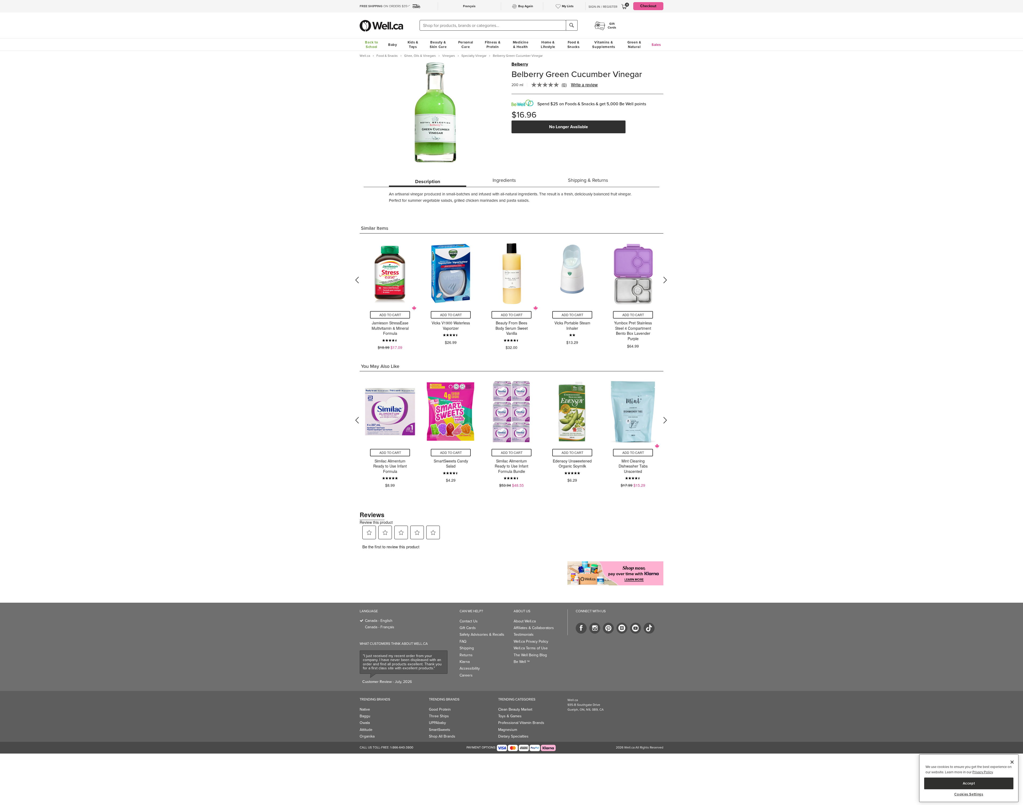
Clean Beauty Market (515, 709)
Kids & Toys (413, 44)
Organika (367, 736)
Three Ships (439, 716)
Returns (466, 655)
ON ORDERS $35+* (385, 6)
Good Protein (440, 709)
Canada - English (378, 620)
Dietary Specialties (513, 736)
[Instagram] (594, 628)
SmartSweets (439, 729)
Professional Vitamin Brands (521, 723)
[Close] (1012, 762)
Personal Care (465, 44)
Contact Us (469, 621)
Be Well (522, 662)
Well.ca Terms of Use (531, 648)
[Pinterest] (608, 628)
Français (469, 6)
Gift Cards (468, 628)
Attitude (366, 729)
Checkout (648, 6)
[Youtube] (635, 628)
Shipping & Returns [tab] (588, 180)
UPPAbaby (437, 723)
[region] (969, 778)
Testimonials (524, 634)
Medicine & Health (521, 44)
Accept (969, 783)
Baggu (365, 716)
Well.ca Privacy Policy (531, 641)
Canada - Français (379, 627)
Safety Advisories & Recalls (482, 634)
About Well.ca (525, 621)
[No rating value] (546, 84)
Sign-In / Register (602, 6)
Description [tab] (427, 181)
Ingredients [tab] (504, 180)
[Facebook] (581, 628)
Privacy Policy (982, 772)
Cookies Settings (968, 794)
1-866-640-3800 (401, 747)
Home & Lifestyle (548, 44)
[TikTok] (649, 628)
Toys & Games (510, 716)
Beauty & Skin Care (438, 44)
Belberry (520, 64)
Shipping (467, 648)
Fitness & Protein (492, 44)
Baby (392, 44)
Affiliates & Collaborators (534, 628)
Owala (365, 723)
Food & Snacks (573, 44)
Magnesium (507, 729)
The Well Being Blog (530, 655)
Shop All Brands (442, 736)
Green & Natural (634, 44)
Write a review (584, 85)
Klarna (465, 662)
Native (365, 709)
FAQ (463, 641)
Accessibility (470, 668)
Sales (656, 44)
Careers (466, 675)
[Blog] (621, 628)
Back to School (371, 44)
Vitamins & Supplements (603, 44)
